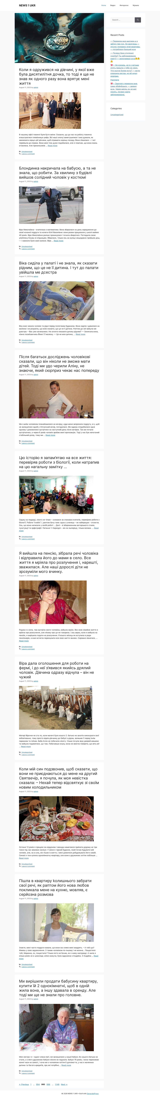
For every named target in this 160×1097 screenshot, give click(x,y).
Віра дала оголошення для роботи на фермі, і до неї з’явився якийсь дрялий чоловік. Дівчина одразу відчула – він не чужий (56, 670)
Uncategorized (27, 151)
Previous (24, 1084)
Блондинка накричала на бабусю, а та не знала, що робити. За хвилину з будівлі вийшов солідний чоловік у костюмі (57, 172)
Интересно (124, 5)
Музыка (136, 5)
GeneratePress (93, 1094)
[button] (59, 38)
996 (48, 1084)
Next (64, 1084)
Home (103, 5)
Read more (52, 146)
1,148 (57, 1084)
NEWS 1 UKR (27, 5)
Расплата (114, 80)
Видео (112, 5)
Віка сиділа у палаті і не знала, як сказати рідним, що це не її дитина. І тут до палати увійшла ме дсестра (58, 267)
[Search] (138, 20)
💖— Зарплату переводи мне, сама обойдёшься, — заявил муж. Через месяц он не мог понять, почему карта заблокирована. (124, 89)
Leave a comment (28, 154)
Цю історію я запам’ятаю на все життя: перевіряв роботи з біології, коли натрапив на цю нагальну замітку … (59, 462)
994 (38, 1084)
